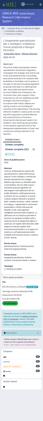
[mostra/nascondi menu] (41, 4)
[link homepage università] (27, 4)
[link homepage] (8, 4)
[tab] (34, 149)
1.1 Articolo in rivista (12, 34)
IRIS (3, 28)
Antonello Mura (12, 53)
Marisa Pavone (29, 53)
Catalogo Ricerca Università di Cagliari (23, 28)
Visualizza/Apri (10, 303)
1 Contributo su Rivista (14, 31)
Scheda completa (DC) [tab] (17, 149)
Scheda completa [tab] (14, 144)
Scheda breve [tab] (12, 139)
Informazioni (11, 333)
